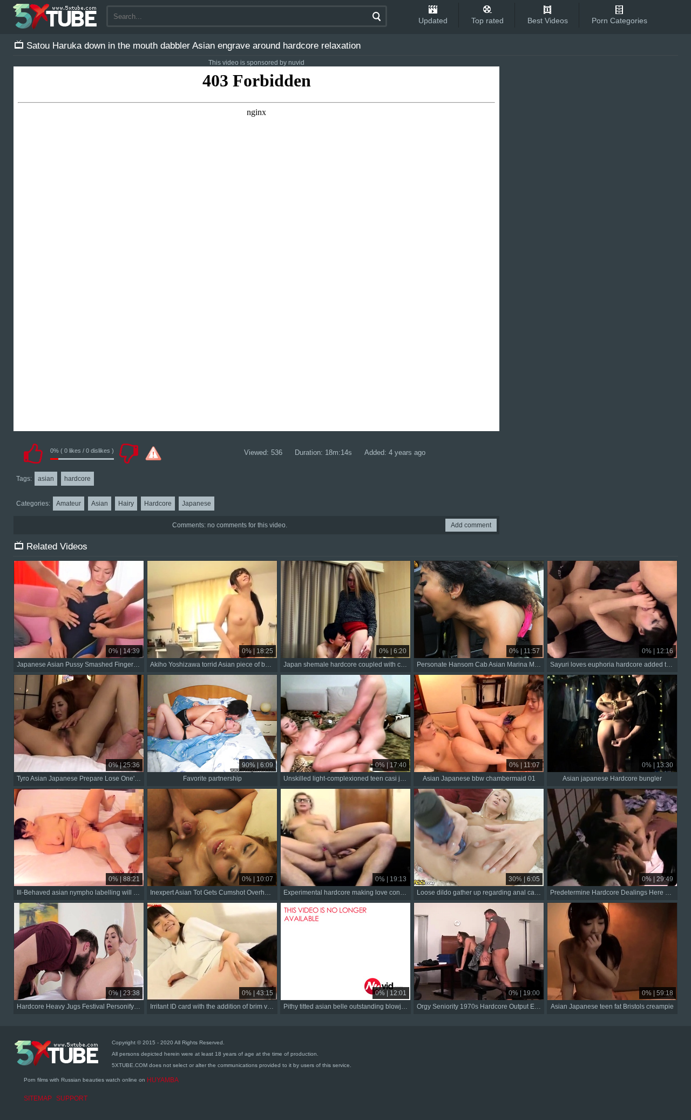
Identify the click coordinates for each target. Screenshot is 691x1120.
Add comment (471, 525)
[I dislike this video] (128, 453)
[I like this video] (33, 453)
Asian (99, 503)
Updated (433, 20)
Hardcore (158, 503)
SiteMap (38, 1098)
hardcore (77, 478)
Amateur (68, 503)
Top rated (487, 20)
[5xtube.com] (55, 16)
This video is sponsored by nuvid (256, 62)
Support (71, 1098)
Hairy (126, 503)
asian (46, 478)
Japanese (196, 503)
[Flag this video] (153, 453)
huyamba (163, 1080)
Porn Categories (619, 20)
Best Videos (547, 20)
